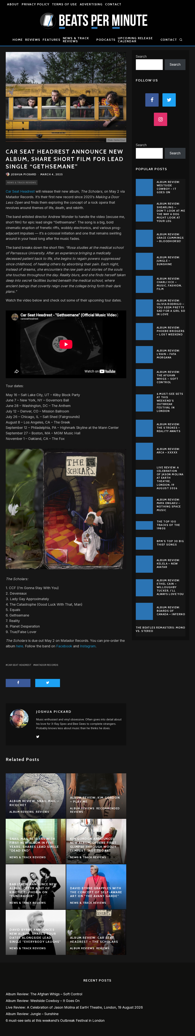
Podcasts (106, 39)
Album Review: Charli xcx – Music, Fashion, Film (169, 284)
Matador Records (46, 665)
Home (18, 39)
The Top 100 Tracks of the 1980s (168, 525)
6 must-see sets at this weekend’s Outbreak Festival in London (170, 402)
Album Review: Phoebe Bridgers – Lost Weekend (171, 331)
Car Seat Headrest (20, 191)
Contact (113, 4)
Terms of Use (64, 4)
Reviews (32, 39)
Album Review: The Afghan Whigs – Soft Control (168, 377)
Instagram (88, 646)
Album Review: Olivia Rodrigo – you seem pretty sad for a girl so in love (171, 307)
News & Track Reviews (76, 39)
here (19, 646)
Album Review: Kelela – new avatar (168, 563)
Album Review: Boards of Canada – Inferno (171, 611)
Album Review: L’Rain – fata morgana (168, 354)
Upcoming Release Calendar (135, 39)
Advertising (91, 4)
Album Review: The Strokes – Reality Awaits (169, 428)
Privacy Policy (35, 4)
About (13, 4)
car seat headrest (19, 665)
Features (51, 39)
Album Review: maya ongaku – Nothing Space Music (169, 505)
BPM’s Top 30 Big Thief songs (170, 542)
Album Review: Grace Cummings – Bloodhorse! (170, 238)
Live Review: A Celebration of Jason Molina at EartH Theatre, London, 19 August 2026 (170, 478)
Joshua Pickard (23, 174)
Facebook (64, 646)
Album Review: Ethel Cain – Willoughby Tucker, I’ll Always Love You (170, 587)
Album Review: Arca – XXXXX (168, 450)
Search (141, 56)
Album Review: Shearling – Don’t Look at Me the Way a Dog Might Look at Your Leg (171, 212)
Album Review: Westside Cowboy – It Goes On (168, 187)
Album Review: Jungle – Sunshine (168, 261)
